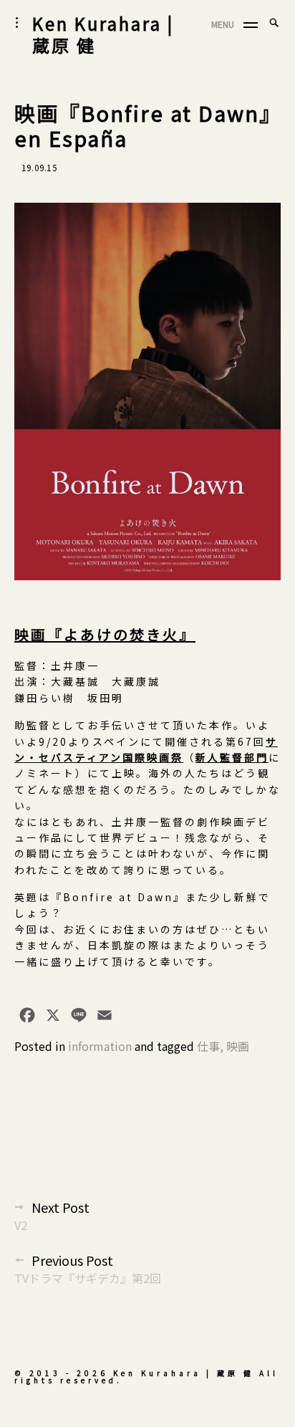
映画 (237, 1045)
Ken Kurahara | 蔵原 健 (103, 34)
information (100, 1045)
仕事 (208, 1045)
